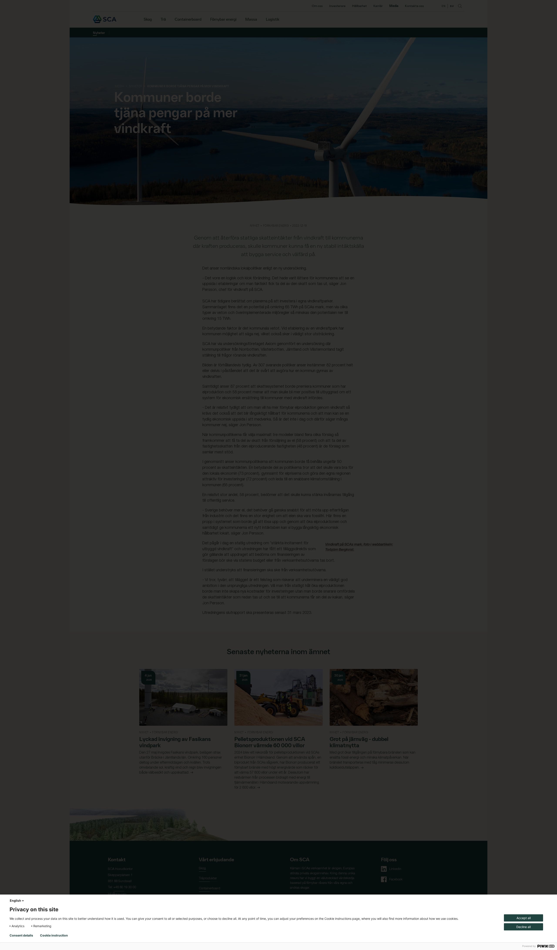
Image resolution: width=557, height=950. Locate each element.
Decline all (523, 927)
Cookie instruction (54, 935)
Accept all (524, 918)
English (15, 900)
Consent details (21, 935)
